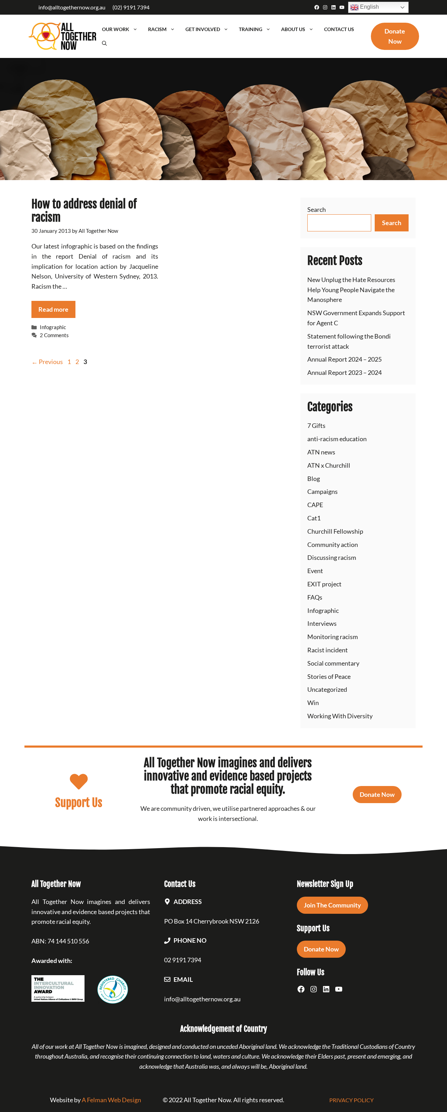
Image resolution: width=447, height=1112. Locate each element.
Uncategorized (327, 689)
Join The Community (332, 905)
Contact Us (339, 29)
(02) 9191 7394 (130, 7)
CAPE (315, 505)
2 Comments (54, 335)
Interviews (322, 623)
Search (316, 209)
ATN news (321, 452)
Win (313, 702)
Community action (332, 544)
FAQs (314, 597)
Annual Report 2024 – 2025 (344, 359)
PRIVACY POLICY (351, 1100)
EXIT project (324, 584)
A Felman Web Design (111, 1100)
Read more (53, 309)
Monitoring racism (332, 636)
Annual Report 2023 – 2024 (344, 372)
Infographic (53, 327)
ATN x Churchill (328, 465)
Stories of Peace (329, 676)
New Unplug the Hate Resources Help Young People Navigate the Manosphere (351, 290)
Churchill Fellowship (335, 531)
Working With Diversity (340, 716)
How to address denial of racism (84, 210)
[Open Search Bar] (104, 43)
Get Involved (202, 29)
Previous (47, 361)
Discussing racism (331, 557)
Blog (313, 478)
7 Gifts (316, 425)
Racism (157, 29)
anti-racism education (337, 439)
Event (315, 570)
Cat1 (314, 518)
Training (250, 29)
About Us (293, 29)
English (369, 7)
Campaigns (322, 491)
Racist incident (327, 650)
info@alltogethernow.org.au (71, 7)
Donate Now (377, 794)
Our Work (115, 29)
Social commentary (333, 663)
